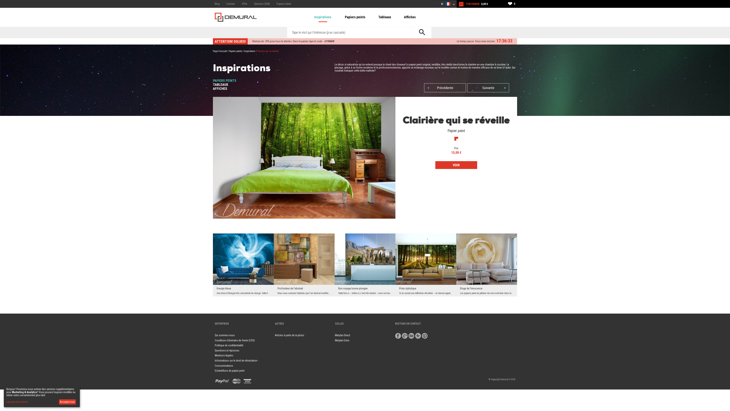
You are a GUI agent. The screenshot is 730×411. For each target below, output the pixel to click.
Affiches (410, 17)
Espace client (284, 3)
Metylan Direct (342, 335)
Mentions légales (224, 355)
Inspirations (322, 17)
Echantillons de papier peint (229, 370)
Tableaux (384, 17)
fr (442, 4)
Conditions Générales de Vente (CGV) (235, 340)
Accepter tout (67, 401)
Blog (217, 3)
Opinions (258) (262, 3)
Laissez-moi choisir (17, 401)
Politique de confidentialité (229, 345)
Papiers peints (355, 17)
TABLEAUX (220, 85)
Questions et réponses (227, 350)
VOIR (456, 165)
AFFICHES (220, 89)
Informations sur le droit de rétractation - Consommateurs (237, 363)
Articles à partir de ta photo (289, 335)
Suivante (494, 88)
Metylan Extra (342, 340)
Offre (244, 3)
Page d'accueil (220, 51)
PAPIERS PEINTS (224, 81)
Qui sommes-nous (225, 335)
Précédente (440, 88)
